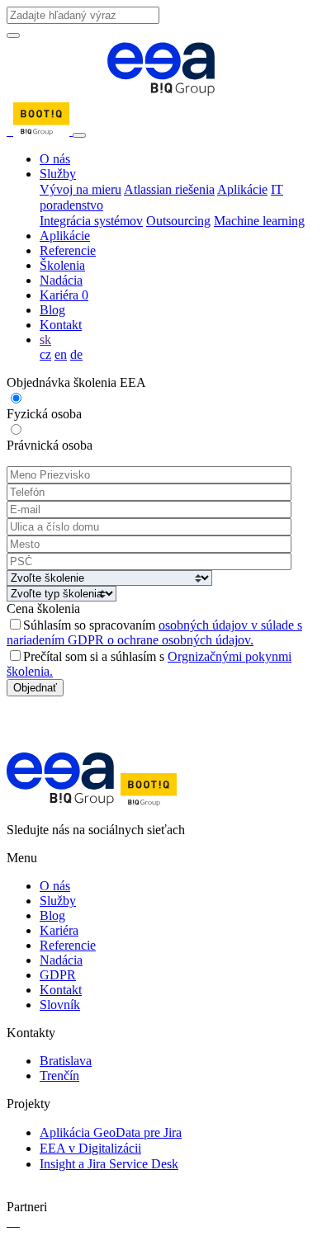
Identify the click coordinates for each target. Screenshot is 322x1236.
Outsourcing (178, 221)
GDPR (58, 975)
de (76, 354)
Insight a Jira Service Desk (109, 1164)
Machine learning (259, 221)
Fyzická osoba (44, 414)
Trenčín (59, 1076)
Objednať (35, 688)
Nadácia (61, 280)
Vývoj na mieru (80, 189)
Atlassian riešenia (169, 189)
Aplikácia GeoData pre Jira (111, 1132)
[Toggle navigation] (79, 135)
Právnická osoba (49, 445)
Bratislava (66, 1061)
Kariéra (64, 295)
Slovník (60, 1005)
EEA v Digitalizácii (90, 1148)
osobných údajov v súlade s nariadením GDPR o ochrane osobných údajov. (154, 632)
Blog (52, 310)
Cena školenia (43, 608)
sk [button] (45, 340)
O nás (55, 159)
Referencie (68, 250)
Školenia (62, 265)
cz (45, 354)
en (60, 354)
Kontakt (61, 325)
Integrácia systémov (91, 221)
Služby (58, 174)
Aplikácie (242, 189)
